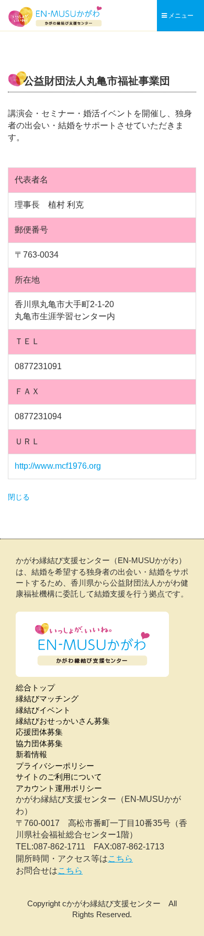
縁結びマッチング (47, 698)
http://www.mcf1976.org (58, 465)
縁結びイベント (43, 710)
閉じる (19, 497)
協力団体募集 (39, 743)
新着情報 (31, 754)
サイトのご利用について (59, 776)
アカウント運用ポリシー (59, 788)
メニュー (180, 15)
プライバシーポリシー (55, 765)
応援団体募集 (39, 731)
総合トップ (35, 687)
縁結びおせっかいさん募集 (63, 720)
